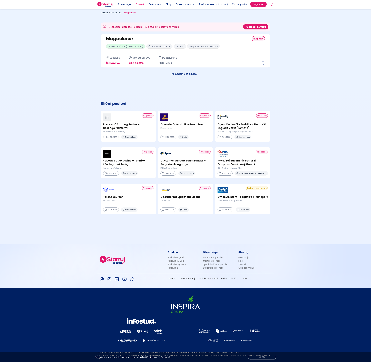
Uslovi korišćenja (188, 278)
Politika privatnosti (209, 278)
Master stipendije (211, 260)
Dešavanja (243, 257)
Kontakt (245, 278)
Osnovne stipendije (213, 257)
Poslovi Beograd (176, 257)
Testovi (242, 264)
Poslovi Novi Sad (176, 260)
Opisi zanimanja (246, 267)
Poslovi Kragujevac (177, 264)
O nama (172, 278)
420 (145, 27)
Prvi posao (116, 12)
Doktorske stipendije (213, 267)
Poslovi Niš (173, 267)
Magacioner (130, 12)
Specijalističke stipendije (215, 264)
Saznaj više (166, 357)
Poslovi (104, 12)
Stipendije (210, 252)
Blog (240, 260)
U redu (262, 357)
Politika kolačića (229, 278)
